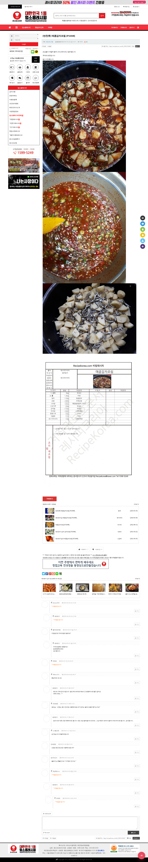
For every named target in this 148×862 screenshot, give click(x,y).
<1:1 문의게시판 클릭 (99, 555)
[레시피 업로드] (142, 240)
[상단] (142, 246)
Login (24, 44)
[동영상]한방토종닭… (66, 594)
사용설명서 (83, 20)
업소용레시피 (26, 27)
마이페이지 (114, 27)
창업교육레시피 (14, 131)
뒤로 (133, 46)
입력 (134, 832)
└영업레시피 (13, 119)
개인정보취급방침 (83, 845)
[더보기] (136, 504)
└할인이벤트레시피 (15, 135)
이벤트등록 (13, 99)
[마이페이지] (142, 229)
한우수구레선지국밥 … (115, 594)
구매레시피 (123, 27)
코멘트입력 (47, 813)
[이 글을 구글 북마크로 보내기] (60, 573)
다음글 (49, 46)
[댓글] (142, 223)
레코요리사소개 (14, 107)
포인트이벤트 (13, 103)
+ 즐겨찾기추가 (28, 6)
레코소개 (75, 20)
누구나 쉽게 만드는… (49, 594)
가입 (127, 6)
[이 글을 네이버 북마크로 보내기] (57, 573)
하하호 (55, 661)
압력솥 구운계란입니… (99, 594)
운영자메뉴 (13, 96)
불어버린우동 (56, 630)
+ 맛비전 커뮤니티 (15, 6)
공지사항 (12, 92)
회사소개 (62, 845)
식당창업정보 (13, 111)
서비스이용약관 (71, 845)
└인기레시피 (13, 127)
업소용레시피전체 (15, 115)
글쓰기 (137, 46)
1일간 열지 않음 (138, 2)
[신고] (85, 41)
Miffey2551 (56, 674)
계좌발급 (35, 59)
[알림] (142, 235)
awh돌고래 (56, 730)
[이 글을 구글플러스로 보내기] (50, 573)
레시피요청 (13, 143)
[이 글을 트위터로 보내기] (43, 573)
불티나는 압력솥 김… (132, 594)
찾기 (137, 6)
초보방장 (55, 703)
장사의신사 (54, 757)
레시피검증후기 (14, 139)
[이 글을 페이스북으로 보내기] (46, 573)
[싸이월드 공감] (53, 573)
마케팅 (50, 27)
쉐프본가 (59, 41)
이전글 (44, 46)
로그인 (118, 6)
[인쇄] (86, 41)
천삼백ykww (56, 771)
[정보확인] (100, 850)
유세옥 (58, 798)
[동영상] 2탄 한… (82, 594)
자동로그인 (14, 48)
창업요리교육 (39, 27)
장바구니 (131, 27)
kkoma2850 (56, 603)
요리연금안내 (92, 20)
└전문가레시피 (14, 123)
